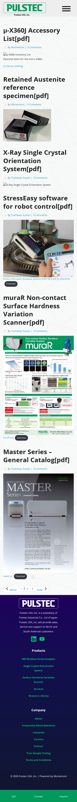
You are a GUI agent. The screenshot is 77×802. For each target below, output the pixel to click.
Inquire (63, 796)
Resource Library (39, 695)
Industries (38, 732)
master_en (8, 576)
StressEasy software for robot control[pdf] (38, 202)
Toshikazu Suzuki (20, 177)
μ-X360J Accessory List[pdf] (31, 34)
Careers (38, 739)
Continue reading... (14, 66)
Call (14, 796)
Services (38, 689)
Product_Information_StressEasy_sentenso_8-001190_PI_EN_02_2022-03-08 (36, 279)
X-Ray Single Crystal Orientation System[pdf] (35, 160)
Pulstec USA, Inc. (28, 776)
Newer (13, 589)
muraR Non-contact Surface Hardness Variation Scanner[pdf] (34, 310)
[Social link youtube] (42, 638)
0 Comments (34, 47)
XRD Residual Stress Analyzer (38, 659)
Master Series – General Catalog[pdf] (36, 455)
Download (11, 283)
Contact (38, 746)
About (38, 718)
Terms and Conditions (38, 759)
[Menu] (66, 9)
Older (40, 589)
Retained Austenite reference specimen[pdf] (34, 87)
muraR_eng (8, 438)
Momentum (17, 47)
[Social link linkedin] (34, 638)
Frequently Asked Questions (38, 725)
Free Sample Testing (38, 753)
